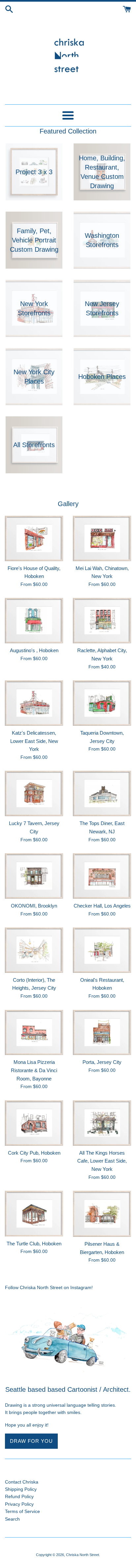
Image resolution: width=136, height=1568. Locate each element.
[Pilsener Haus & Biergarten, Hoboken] (102, 1214)
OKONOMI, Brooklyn (34, 906)
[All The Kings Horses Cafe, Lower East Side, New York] (102, 1123)
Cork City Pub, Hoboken (34, 1153)
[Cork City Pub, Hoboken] (34, 1123)
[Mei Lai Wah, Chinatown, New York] (102, 538)
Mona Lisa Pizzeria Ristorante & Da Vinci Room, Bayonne (34, 1070)
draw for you (31, 1441)
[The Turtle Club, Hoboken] (34, 1213)
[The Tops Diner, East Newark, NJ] (102, 793)
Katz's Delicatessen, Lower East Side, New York (34, 741)
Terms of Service (22, 1511)
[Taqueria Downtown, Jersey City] (102, 703)
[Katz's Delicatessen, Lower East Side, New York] (34, 703)
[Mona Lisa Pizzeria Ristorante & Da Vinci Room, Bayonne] (34, 1032)
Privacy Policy (19, 1504)
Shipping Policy (21, 1489)
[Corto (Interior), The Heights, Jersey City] (34, 950)
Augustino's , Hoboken (34, 650)
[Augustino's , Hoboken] (34, 620)
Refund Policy (19, 1496)
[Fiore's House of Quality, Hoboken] (34, 538)
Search (12, 1519)
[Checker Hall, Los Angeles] (102, 876)
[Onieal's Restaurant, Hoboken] (102, 950)
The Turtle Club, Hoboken (34, 1243)
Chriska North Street (82, 1555)
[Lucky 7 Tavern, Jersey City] (34, 793)
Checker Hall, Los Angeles (102, 906)
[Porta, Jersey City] (102, 1032)
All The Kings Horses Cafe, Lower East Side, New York (102, 1161)
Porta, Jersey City (102, 1062)
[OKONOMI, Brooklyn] (34, 876)
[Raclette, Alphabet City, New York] (102, 620)
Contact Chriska (21, 1482)
